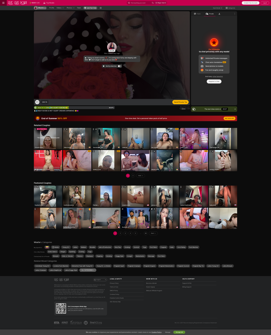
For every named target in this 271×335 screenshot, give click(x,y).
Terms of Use (114, 287)
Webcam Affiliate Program (154, 290)
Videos (60, 8)
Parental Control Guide (117, 298)
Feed (79, 8)
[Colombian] (47, 247)
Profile (51, 8)
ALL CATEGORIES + (88, 270)
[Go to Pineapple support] (86, 323)
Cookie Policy (156, 332)
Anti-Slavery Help (115, 302)
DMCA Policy (114, 290)
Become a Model (151, 283)
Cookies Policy (114, 294)
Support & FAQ (186, 283)
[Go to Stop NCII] (96, 323)
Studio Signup (150, 287)
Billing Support (186, 287)
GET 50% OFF (229, 118)
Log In (265, 3)
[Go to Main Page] (17, 3)
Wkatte (37, 242)
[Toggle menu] (3, 3)
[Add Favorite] (37, 102)
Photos (71, 8)
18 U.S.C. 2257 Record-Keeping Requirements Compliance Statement (196, 323)
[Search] (152, 2)
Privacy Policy (114, 283)
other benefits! (218, 76)
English (98, 279)
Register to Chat (214, 81)
